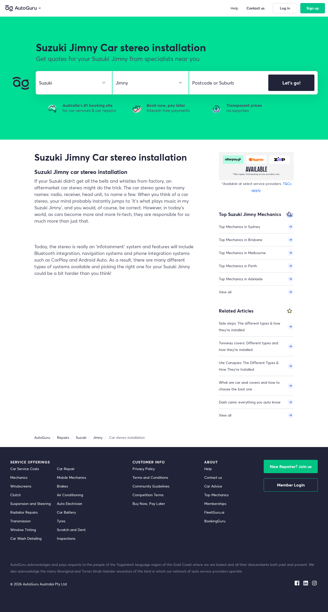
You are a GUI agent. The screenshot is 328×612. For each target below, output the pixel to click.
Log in (285, 8)
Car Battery (66, 512)
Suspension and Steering (30, 503)
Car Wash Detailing (26, 538)
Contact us (213, 477)
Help (208, 468)
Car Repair (66, 468)
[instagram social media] (314, 582)
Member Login (291, 484)
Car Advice (213, 486)
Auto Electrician (69, 503)
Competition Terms (147, 494)
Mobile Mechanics (71, 477)
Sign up (312, 8)
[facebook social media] (297, 582)
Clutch (15, 494)
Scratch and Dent (71, 529)
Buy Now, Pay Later (148, 503)
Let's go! (291, 83)
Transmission (20, 520)
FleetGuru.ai (214, 512)
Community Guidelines (150, 486)
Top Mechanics (216, 494)
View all (225, 291)
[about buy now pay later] (256, 166)
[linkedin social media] (305, 582)
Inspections (66, 538)
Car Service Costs (24, 468)
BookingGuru (214, 520)
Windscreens (20, 486)
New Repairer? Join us (291, 466)
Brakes (62, 486)
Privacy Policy (143, 468)
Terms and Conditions (150, 477)
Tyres (61, 520)
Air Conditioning (70, 494)
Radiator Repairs (24, 512)
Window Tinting (23, 529)
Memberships (215, 503)
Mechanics (18, 477)
